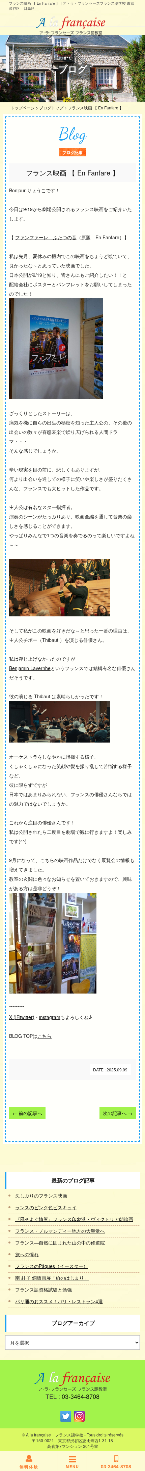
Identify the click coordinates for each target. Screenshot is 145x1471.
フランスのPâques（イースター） (51, 1266)
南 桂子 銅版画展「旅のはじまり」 (52, 1277)
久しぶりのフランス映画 (41, 1195)
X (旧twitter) (21, 1017)
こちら (44, 1035)
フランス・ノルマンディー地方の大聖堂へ (60, 1230)
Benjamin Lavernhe (30, 668)
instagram (49, 1017)
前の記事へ (27, 1113)
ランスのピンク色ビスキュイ (46, 1207)
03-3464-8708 (80, 1396)
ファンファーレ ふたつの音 (46, 237)
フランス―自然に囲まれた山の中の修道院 (60, 1242)
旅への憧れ (27, 1254)
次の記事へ (118, 1113)
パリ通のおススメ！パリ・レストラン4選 (59, 1301)
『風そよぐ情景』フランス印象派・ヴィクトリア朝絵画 (74, 1219)
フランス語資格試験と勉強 (43, 1289)
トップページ (22, 107)
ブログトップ (51, 107)
